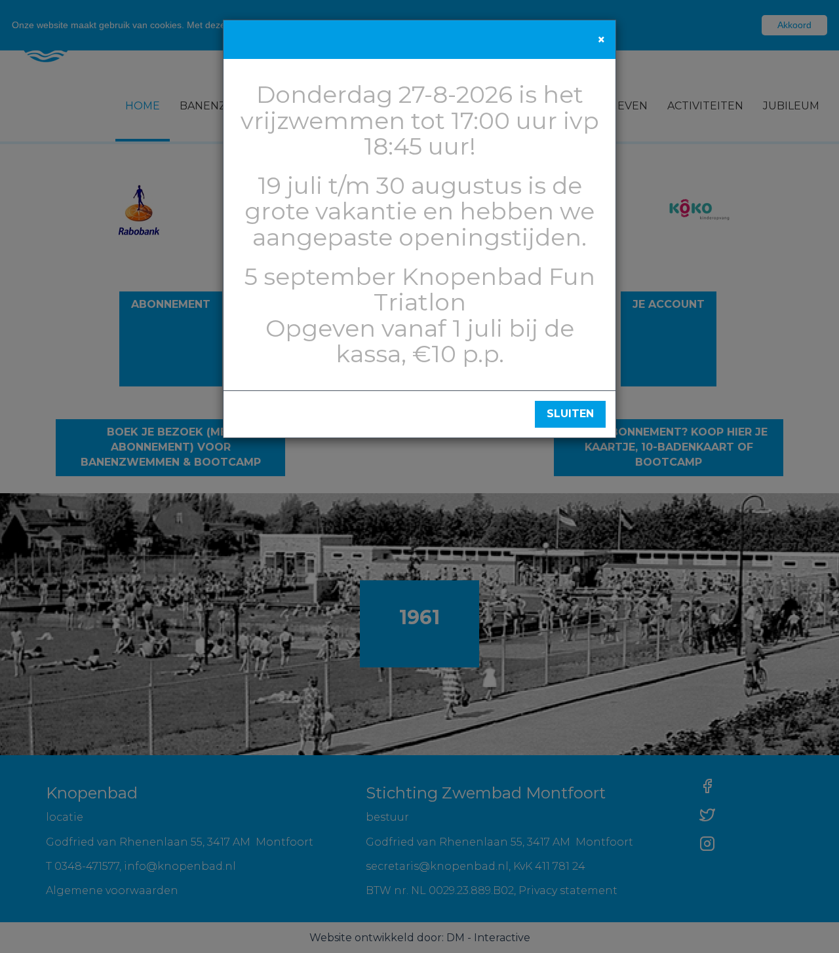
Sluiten (570, 413)
